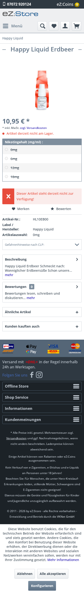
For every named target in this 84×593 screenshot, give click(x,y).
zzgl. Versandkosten (33, 128)
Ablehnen (24, 573)
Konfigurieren (42, 585)
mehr (9, 275)
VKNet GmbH (65, 517)
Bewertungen (15, 286)
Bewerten (63, 209)
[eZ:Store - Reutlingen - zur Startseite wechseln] (20, 15)
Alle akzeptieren (53, 573)
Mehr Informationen (63, 560)
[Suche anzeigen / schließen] (42, 26)
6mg (13, 158)
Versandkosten (16, 438)
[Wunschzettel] (53, 26)
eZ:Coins (67, 4)
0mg (13, 149)
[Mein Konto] (65, 26)
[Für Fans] (31, 375)
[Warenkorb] (76, 26)
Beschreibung (16, 259)
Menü (16, 26)
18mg (14, 177)
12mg (14, 168)
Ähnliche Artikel (18, 312)
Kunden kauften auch (22, 326)
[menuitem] (69, 4)
